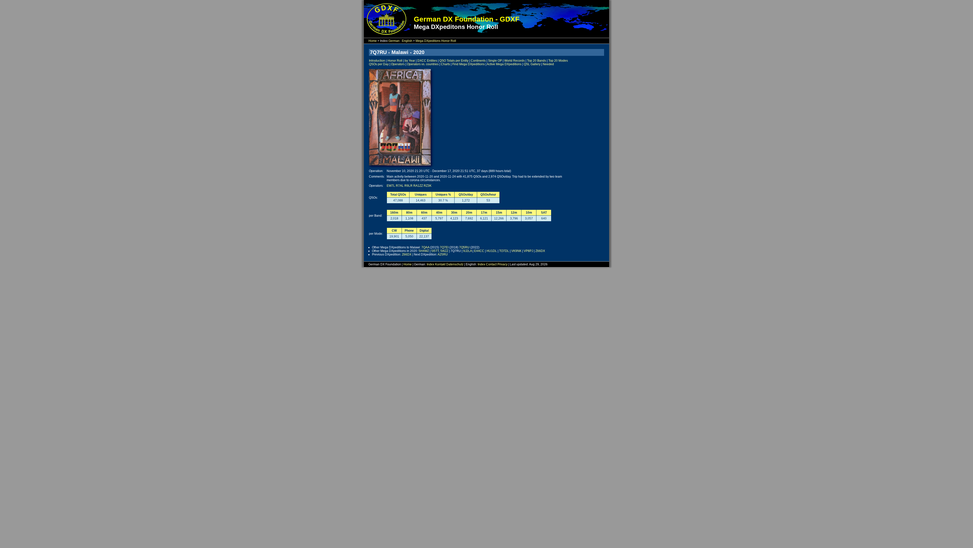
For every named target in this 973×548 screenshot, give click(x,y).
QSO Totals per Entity (454, 60)
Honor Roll (394, 60)
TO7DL (504, 251)
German (394, 41)
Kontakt (440, 264)
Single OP (495, 60)
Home (372, 41)
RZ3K (428, 185)
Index (430, 264)
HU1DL (491, 251)
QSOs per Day (379, 64)
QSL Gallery (532, 64)
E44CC (479, 251)
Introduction (377, 60)
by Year (410, 60)
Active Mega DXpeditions (504, 64)
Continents (478, 60)
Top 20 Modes (558, 60)
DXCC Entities (427, 60)
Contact (491, 264)
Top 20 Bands (536, 60)
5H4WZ (424, 251)
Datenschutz (454, 264)
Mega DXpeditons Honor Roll (436, 41)
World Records (514, 60)
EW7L (391, 185)
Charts (445, 64)
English (407, 41)
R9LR (408, 185)
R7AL (400, 185)
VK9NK (516, 251)
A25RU (443, 254)
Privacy (502, 264)
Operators (398, 64)
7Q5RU (464, 247)
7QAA (425, 247)
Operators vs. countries (423, 64)
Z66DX (540, 251)
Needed (548, 64)
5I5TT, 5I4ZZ (439, 251)
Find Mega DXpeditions (468, 64)
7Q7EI (444, 247)
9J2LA (467, 251)
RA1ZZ (418, 185)
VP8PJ (528, 251)
